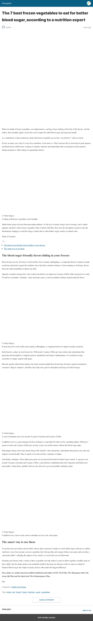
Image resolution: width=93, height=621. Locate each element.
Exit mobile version (46, 617)
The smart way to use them (14, 248)
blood (9, 592)
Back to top (87, 610)
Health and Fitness (19, 587)
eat (13, 592)
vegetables (45, 592)
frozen (24, 592)
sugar (38, 592)
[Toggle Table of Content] (4, 241)
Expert (18, 592)
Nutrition (31, 592)
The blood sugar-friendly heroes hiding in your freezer (24, 245)
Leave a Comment (46, 600)
